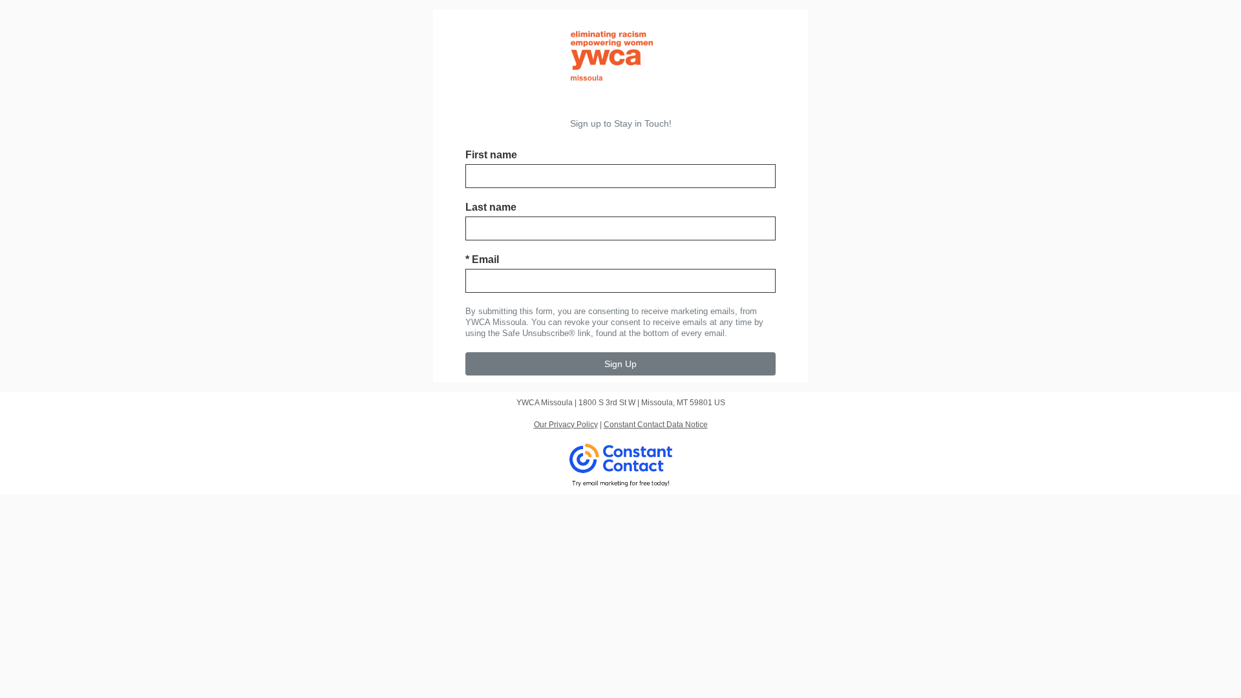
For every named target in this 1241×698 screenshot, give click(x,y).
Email (482, 259)
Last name (490, 207)
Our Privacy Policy (566, 424)
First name (491, 154)
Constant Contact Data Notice (656, 424)
